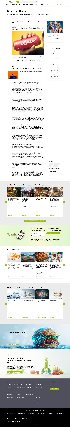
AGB (13, 421)
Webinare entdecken (10, 394)
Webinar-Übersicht (10, 397)
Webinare (37, 400)
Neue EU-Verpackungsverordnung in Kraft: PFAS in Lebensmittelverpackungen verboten (56, 62)
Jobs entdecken (19, 394)
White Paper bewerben (39, 387)
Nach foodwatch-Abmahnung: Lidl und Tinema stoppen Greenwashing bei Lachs (56, 57)
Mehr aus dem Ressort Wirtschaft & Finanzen (35, 220)
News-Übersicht (9, 387)
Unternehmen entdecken (21, 382)
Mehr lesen (33, 241)
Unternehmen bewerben (21, 387)
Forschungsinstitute (29, 394)
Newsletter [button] (48, 4)
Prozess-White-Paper (39, 385)
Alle (17, 1)
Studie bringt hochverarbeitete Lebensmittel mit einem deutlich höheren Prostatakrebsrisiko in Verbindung (56, 76)
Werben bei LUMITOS (10, 418)
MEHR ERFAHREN (14, 344)
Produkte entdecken (29, 382)
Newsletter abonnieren (53, 233)
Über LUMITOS (17, 418)
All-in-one (37, 402)
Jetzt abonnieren (54, 388)
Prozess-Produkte (29, 385)
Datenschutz (17, 421)
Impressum (9, 421)
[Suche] (36, 1)
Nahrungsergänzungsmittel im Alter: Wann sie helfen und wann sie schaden (56, 52)
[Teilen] (57, 4)
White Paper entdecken (39, 382)
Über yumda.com (24, 418)
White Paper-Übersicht (39, 388)
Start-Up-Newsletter (10, 385)
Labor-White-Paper (39, 384)
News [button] (7, 4)
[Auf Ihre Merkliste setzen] (55, 4)
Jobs (36, 399)
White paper (38, 397)
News (36, 394)
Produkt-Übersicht (29, 388)
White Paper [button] (31, 4)
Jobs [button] (36, 4)
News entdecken (9, 382)
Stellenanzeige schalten (20, 397)
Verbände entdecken (20, 385)
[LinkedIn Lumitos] (62, 421)
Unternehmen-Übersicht (21, 388)
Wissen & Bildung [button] (41, 4)
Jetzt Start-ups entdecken (14, 372)
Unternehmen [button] (12, 4)
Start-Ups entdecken (20, 384)
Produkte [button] (18, 4)
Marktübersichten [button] (24, 4)
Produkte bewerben (29, 387)
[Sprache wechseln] (60, 4)
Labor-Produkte (28, 384)
